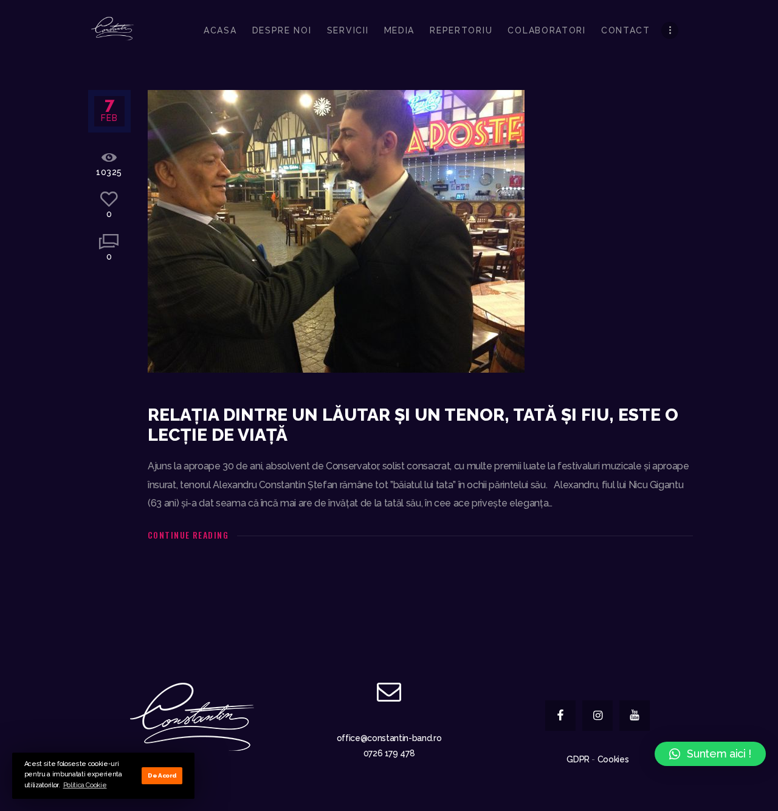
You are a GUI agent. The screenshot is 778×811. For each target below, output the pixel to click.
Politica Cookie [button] (85, 785)
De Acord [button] (162, 775)
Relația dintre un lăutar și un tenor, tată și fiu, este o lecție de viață (413, 425)
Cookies (613, 759)
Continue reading (188, 534)
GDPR (578, 759)
